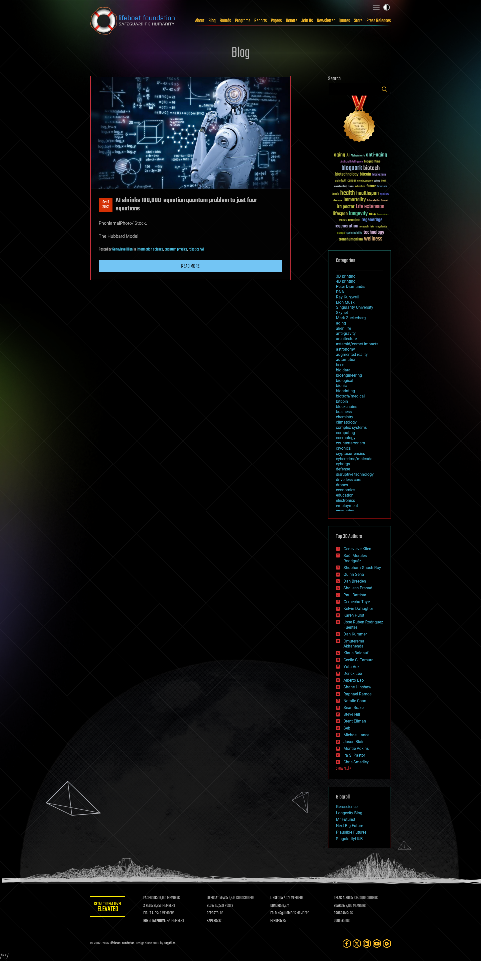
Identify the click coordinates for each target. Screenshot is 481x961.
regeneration (346, 226)
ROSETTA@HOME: (154, 921)
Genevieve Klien (122, 249)
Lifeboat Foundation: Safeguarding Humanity (132, 21)
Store (358, 21)
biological (344, 380)
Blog (212, 21)
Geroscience (346, 806)
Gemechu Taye (356, 601)
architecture (346, 338)
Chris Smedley (356, 762)
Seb (346, 728)
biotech (371, 168)
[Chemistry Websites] (359, 120)
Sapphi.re (169, 943)
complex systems (351, 427)
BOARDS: (339, 906)
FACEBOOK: (150, 898)
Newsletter (326, 21)
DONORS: (276, 906)
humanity (384, 194)
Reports (260, 21)
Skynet (342, 312)
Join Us (307, 21)
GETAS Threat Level (107, 908)
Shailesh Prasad (357, 588)
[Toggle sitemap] (376, 7)
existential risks (343, 187)
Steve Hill (351, 714)
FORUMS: (276, 921)
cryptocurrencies (350, 453)
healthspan (367, 193)
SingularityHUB (349, 838)
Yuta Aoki (351, 666)
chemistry (344, 417)
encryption (345, 511)
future (371, 186)
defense (343, 469)
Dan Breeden (354, 581)
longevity (358, 213)
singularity (381, 226)
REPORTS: (213, 913)
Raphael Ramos (357, 694)
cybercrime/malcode (354, 458)
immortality (354, 200)
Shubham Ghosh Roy (362, 567)
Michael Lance (356, 735)
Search (384, 89)
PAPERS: (212, 921)
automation (346, 359)
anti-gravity (346, 333)
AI (347, 155)
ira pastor (345, 207)
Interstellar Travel (377, 201)
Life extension (370, 206)
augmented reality (352, 354)
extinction (360, 186)
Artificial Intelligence (351, 162)
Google (335, 194)
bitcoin (365, 174)
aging (339, 155)
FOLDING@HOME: (281, 913)
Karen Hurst (353, 615)
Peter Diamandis (350, 286)
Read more (190, 266)
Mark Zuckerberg (351, 317)
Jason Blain (354, 741)
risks (372, 226)
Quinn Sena (353, 574)
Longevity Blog (349, 813)
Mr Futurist (345, 819)
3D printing (345, 276)
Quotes (344, 21)
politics (343, 220)
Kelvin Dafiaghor (358, 608)
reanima (354, 220)
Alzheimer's (358, 156)
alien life (343, 328)
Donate (291, 21)
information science (150, 249)
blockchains (346, 406)
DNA (340, 291)
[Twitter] (357, 943)
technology (374, 232)
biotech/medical (350, 396)
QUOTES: (339, 921)
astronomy (345, 349)
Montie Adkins (356, 748)
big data (343, 370)
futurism (382, 187)
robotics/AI (196, 249)
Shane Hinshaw (357, 687)
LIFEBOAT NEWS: (217, 898)
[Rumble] (387, 943)
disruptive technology (355, 474)
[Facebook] (347, 943)
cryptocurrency (365, 181)
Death (383, 181)
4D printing (345, 281)
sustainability (354, 233)
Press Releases (379, 21)
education (344, 495)
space (341, 232)
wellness (373, 239)
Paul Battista (354, 595)
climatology (346, 422)
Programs (242, 21)
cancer (351, 181)
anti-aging (376, 155)
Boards (225, 21)
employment (347, 505)
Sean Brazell (354, 707)
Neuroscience (383, 214)
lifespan (340, 214)
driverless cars (348, 479)
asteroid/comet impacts (357, 344)
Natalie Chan (354, 700)
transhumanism (351, 239)
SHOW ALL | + (343, 768)
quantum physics (176, 249)
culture (377, 181)
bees (340, 364)
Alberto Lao (353, 680)
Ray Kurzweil (347, 297)
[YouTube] (377, 943)
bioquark (351, 168)
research (364, 226)
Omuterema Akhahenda (353, 644)
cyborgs (343, 463)
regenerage (372, 220)
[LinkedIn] (367, 943)
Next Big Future (349, 825)
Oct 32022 (105, 204)
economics (345, 490)
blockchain (379, 175)
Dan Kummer (355, 634)
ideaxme (337, 201)
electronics (345, 500)
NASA (372, 214)
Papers (276, 21)
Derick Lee (352, 673)
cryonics (343, 448)
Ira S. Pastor (354, 755)
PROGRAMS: (341, 913)
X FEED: (148, 906)
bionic (341, 385)
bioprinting (345, 390)
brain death (340, 181)
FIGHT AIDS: (151, 913)
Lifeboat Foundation (122, 943)
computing (345, 432)
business (344, 411)
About (199, 21)
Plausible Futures (351, 832)
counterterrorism (350, 443)
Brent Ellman (354, 721)
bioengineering (349, 375)
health (347, 193)
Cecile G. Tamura (358, 660)
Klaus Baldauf (356, 653)
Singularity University (354, 307)
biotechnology (346, 174)
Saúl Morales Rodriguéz (355, 558)
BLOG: (210, 906)
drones (342, 485)
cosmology (345, 437)
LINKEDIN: (276, 898)
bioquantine (372, 161)
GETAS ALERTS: (343, 898)
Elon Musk (345, 302)
